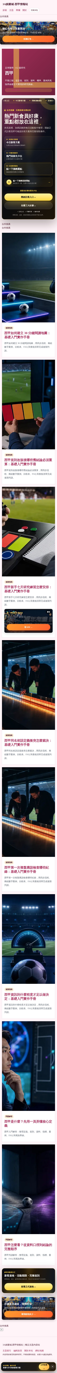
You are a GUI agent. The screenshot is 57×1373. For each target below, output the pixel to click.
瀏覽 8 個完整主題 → (14, 90)
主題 (11, 10)
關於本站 (28, 1350)
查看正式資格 (28, 1286)
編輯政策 (18, 1350)
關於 (25, 10)
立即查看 (44, 1366)
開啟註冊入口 (28, 197)
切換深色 (34, 10)
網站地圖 (39, 1350)
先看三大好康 (28, 205)
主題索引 (7, 1350)
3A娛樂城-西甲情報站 (15, 4)
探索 (5, 10)
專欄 (18, 10)
